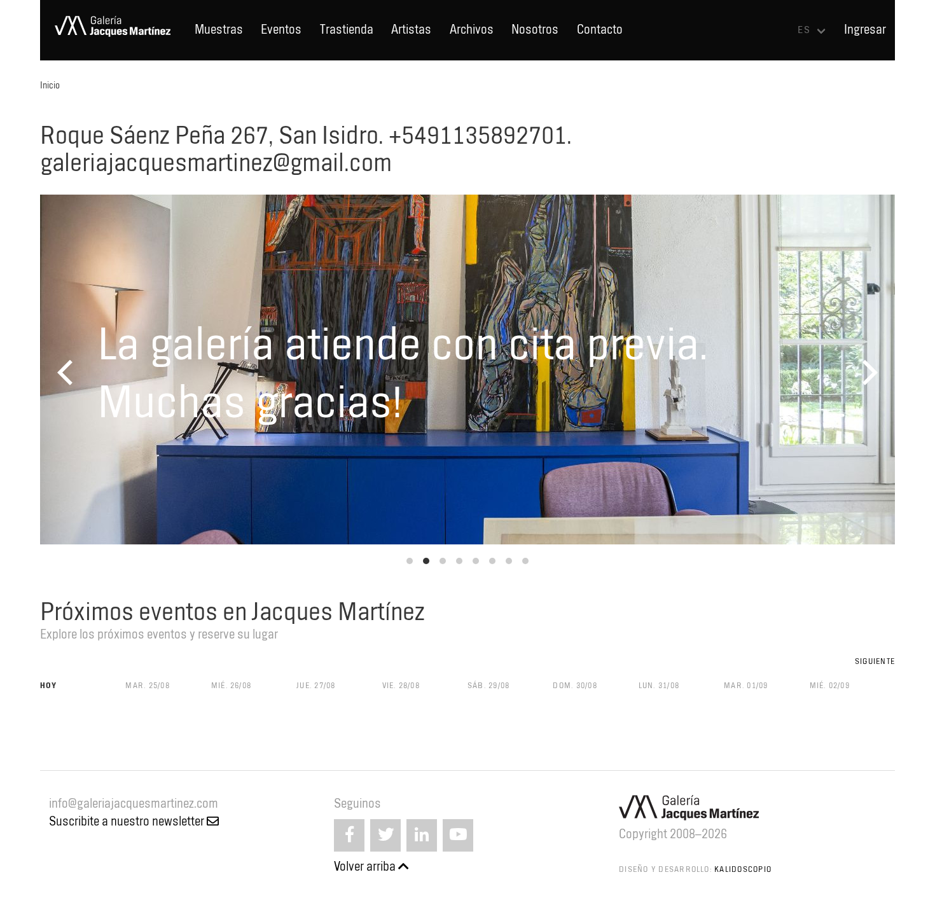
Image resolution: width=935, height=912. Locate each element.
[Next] (868, 372)
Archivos (472, 29)
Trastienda (346, 29)
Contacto (600, 29)
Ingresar (865, 29)
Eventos (281, 29)
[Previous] (67, 372)
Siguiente (875, 661)
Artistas (411, 29)
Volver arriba (366, 866)
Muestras (219, 29)
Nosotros (534, 29)
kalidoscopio (743, 869)
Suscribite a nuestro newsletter (128, 821)
